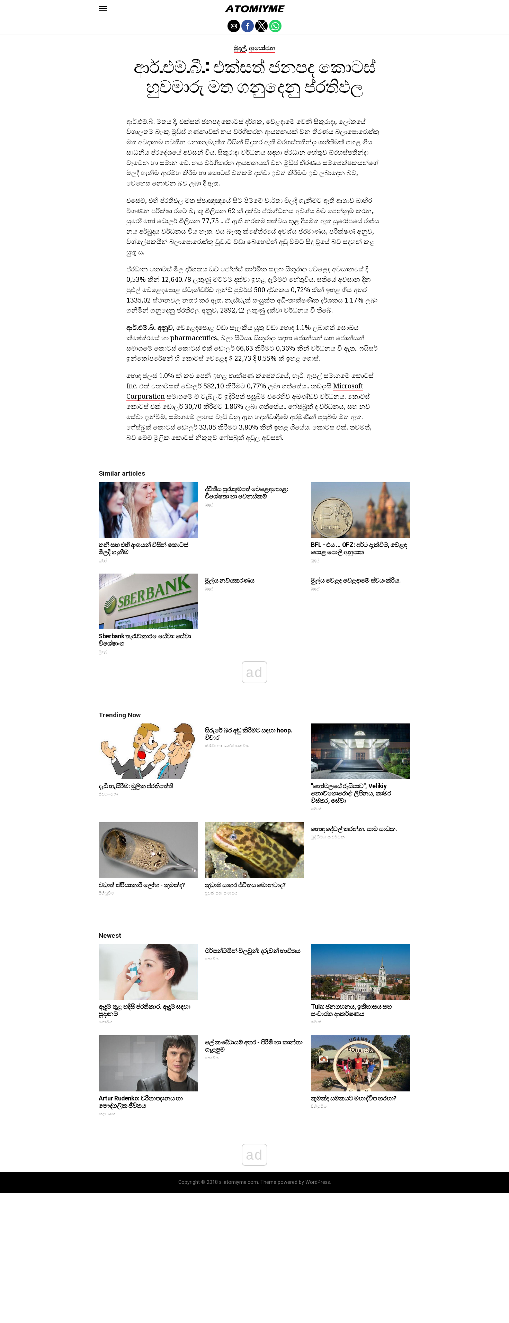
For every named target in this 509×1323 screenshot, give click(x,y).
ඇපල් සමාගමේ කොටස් (340, 375)
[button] (103, 8)
